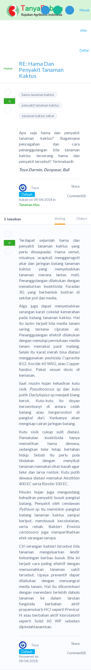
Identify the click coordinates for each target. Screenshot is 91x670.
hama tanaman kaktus (38, 95)
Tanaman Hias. (29, 205)
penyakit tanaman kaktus (40, 105)
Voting (60, 218)
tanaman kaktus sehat (38, 116)
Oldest (81, 218)
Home (8, 68)
